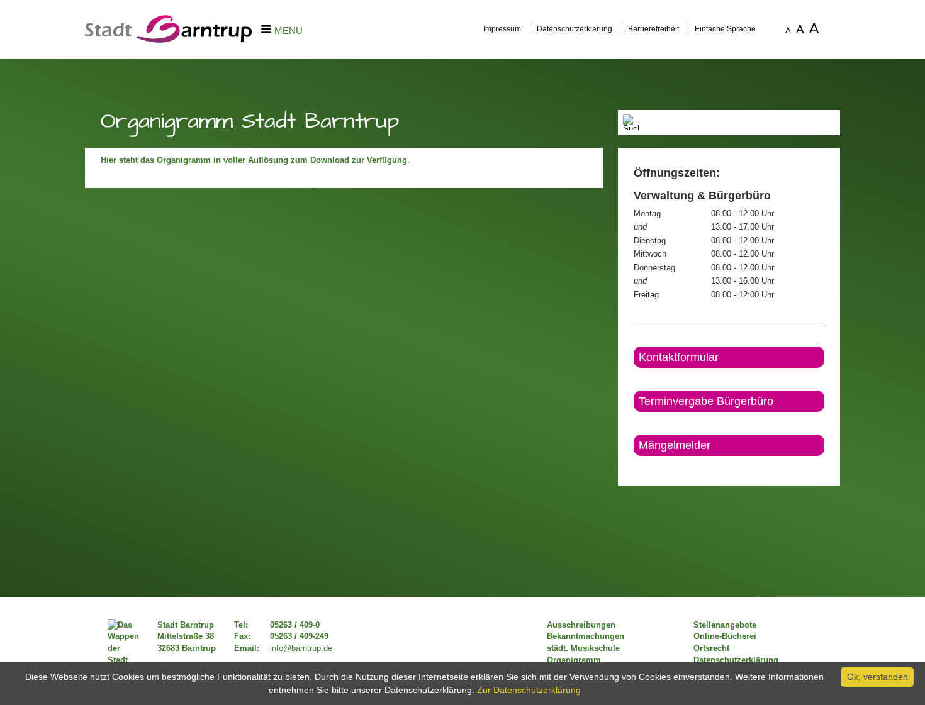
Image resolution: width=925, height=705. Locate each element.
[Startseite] (168, 40)
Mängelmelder (674, 445)
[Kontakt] (635, 466)
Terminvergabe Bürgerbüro (706, 401)
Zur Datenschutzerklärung (529, 690)
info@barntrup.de (301, 648)
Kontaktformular (679, 357)
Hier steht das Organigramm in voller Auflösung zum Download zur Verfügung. (256, 160)
